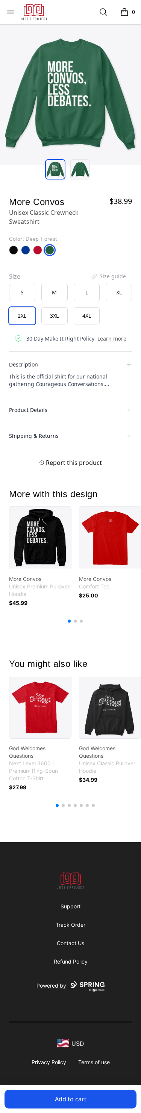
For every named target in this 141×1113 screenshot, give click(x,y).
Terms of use (94, 1062)
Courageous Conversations (69, 384)
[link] (40, 538)
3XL (54, 315)
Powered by (51, 985)
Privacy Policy (49, 1062)
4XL (86, 315)
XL (119, 292)
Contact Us (70, 943)
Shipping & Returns (34, 435)
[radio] (22, 292)
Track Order (70, 924)
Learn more (111, 338)
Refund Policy (71, 961)
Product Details (28, 409)
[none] (108, 276)
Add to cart (70, 1099)
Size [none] (14, 276)
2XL (22, 315)
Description (23, 364)
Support (70, 906)
